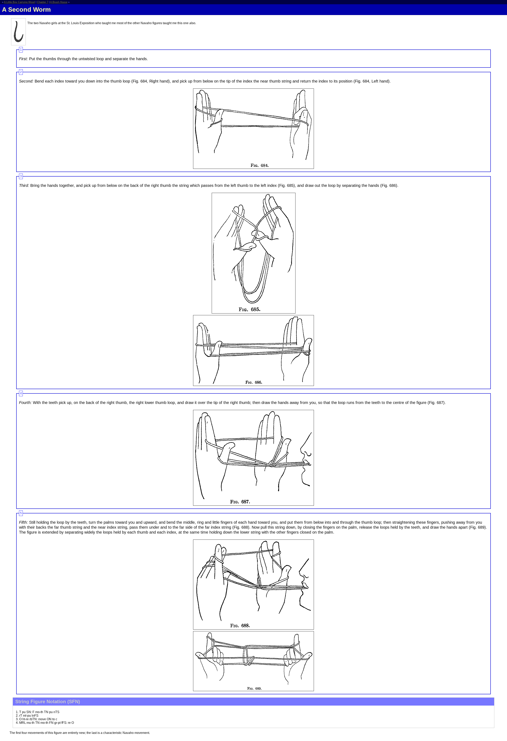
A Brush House (58, 2)
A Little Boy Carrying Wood (19, 2)
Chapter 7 (42, 2)
